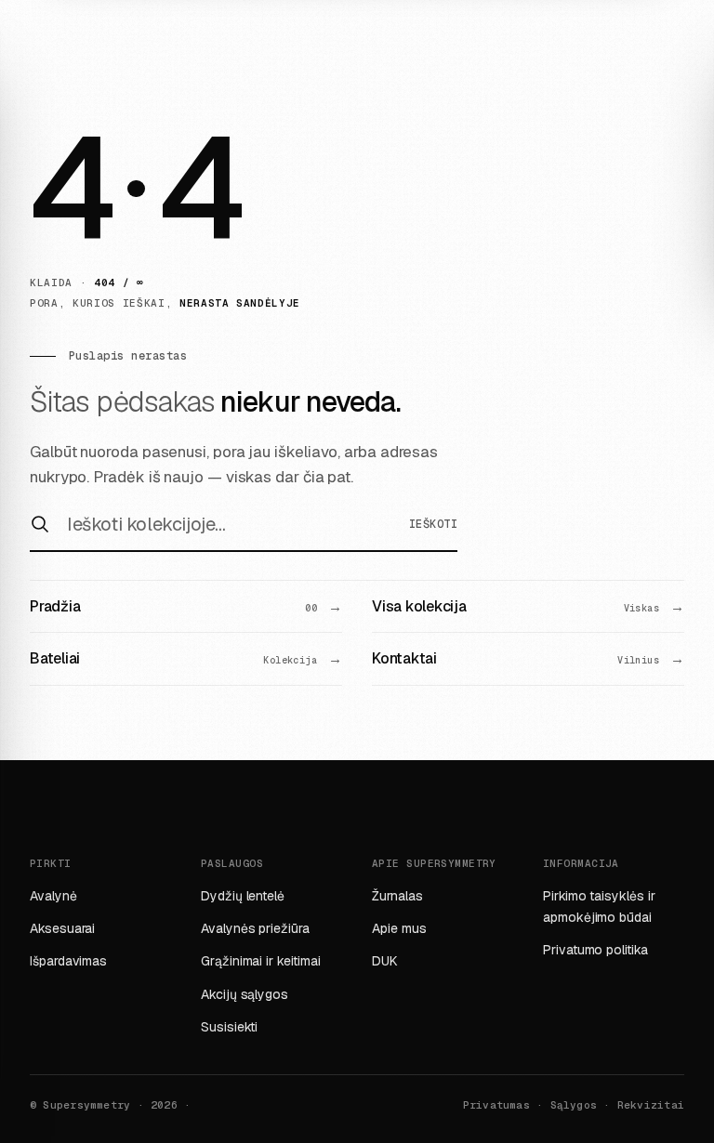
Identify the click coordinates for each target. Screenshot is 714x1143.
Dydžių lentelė (242, 895)
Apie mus (399, 928)
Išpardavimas (68, 960)
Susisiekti (229, 1026)
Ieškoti (433, 524)
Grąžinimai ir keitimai (260, 960)
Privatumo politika (595, 949)
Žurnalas (397, 895)
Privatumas (496, 1104)
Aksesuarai (62, 928)
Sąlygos (574, 1104)
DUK (385, 960)
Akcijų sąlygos (244, 994)
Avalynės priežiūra (255, 928)
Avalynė (53, 895)
